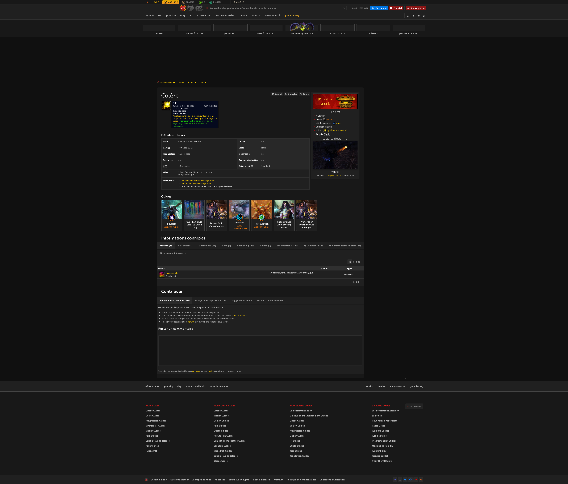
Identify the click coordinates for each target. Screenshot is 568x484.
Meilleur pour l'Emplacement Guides (309, 415)
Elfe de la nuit (275, 273)
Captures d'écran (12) (335, 138)
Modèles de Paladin (382, 445)
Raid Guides (152, 435)
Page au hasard (261, 479)
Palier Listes (152, 445)
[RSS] (421, 479)
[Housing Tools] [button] (175, 15)
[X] (400, 479)
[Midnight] (151, 450)
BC (203, 2)
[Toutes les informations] (147, 2)
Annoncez (220, 479)
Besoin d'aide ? (159, 479)
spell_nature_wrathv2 (337, 130)
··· (226, 2)
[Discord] (395, 479)
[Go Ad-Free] (292, 15)
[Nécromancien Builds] (384, 440)
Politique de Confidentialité (301, 479)
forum (191, 321)
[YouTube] (415, 479)
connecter (196, 371)
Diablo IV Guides (381, 405)
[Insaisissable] (162, 274)
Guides (256, 15)
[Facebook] (410, 479)
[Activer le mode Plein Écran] (408, 15)
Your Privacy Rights (239, 479)
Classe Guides (153, 410)
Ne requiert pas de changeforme (196, 183)
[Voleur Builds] (379, 450)
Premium (278, 479)
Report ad (408, 379)
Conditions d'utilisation (332, 479)
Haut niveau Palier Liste (384, 420)
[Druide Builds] (379, 435)
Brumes (217, 2)
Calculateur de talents (158, 440)
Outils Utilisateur (179, 479)
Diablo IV (242, 2)
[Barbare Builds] (380, 430)
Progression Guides (156, 420)
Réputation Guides (224, 435)
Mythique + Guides (156, 425)
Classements (221, 460)
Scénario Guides (222, 445)
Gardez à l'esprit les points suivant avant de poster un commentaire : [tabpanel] (202, 339)
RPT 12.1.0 (190, 8)
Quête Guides (221, 430)
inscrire (211, 371)
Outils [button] (243, 15)
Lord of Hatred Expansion (385, 410)
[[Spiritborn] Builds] (382, 460)
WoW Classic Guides (301, 405)
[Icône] (166, 105)
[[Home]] (160, 8)
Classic (190, 2)
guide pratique (239, 315)
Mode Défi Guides (223, 450)
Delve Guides (152, 415)
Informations (153, 15)
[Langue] (424, 15)
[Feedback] (418, 15)
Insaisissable (172, 273)
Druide (203, 82)
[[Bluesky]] (405, 479)
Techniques (192, 82)
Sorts (181, 82)
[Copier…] (349, 261)
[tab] (166, 245)
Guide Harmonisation (301, 410)
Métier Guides (153, 430)
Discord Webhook (200, 15)
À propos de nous (201, 479)
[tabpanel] (260, 271)
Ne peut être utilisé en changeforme (198, 180)
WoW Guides (152, 405)
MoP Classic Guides (224, 405)
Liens (306, 94)
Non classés (349, 274)
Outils (369, 386)
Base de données (225, 15)
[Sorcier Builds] (380, 455)
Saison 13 (377, 415)
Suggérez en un (333, 175)
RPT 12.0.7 (199, 8)
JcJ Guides (295, 440)
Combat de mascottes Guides (230, 440)
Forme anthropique (289, 273)
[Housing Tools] (172, 386)
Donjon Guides (221, 420)
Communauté (272, 15)
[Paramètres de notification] (413, 15)
